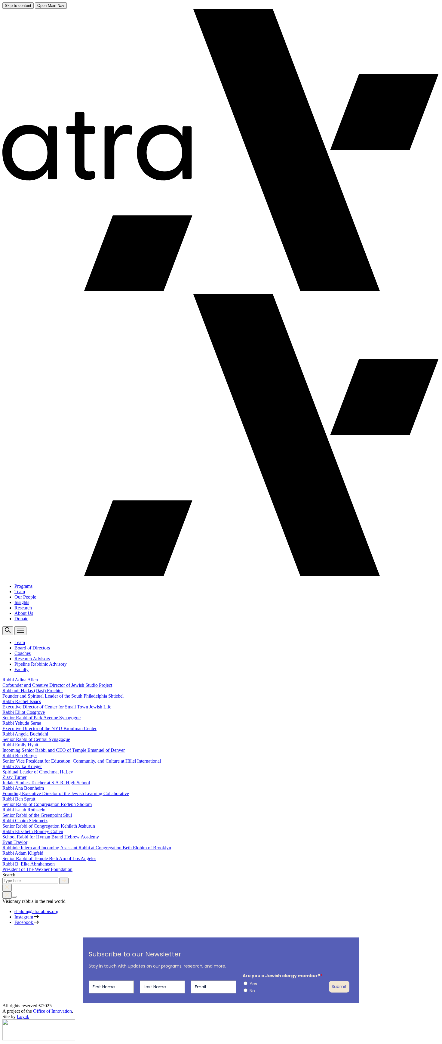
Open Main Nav (50, 5)
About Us (23, 613)
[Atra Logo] (38, 1038)
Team (19, 591)
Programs (23, 586)
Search (8, 874)
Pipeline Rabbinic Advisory (40, 664)
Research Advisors (32, 658)
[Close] (7, 887)
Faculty (21, 669)
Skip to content (18, 5)
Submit (339, 987)
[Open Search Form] (7, 630)
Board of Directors (32, 647)
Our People (25, 596)
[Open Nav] (20, 630)
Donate (21, 618)
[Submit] (64, 881)
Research (23, 607)
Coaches (22, 653)
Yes (253, 984)
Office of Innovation (52, 1011)
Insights (21, 602)
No (252, 991)
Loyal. (23, 1016)
